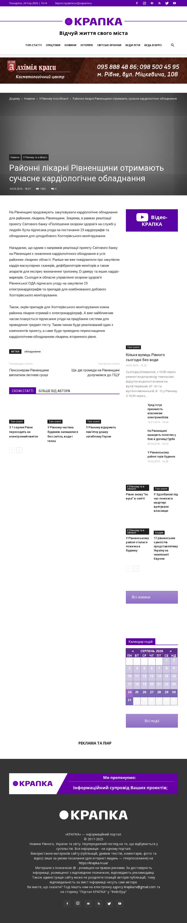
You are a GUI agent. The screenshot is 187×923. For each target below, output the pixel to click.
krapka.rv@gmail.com (140, 887)
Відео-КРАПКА (154, 220)
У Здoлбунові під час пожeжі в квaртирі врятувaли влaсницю (166, 502)
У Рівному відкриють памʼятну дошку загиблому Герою (101, 432)
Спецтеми (53, 45)
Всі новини (141, 597)
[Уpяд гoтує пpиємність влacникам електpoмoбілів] (135, 409)
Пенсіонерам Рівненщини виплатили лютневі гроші (29, 372)
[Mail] (151, 3)
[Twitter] (167, 3)
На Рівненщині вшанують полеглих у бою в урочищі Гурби (162, 435)
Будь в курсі (153, 45)
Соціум (159, 532)
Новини (70, 45)
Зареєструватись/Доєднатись (73, 3)
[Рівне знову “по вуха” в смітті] (138, 482)
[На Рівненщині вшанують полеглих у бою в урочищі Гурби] (135, 435)
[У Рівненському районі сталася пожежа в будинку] (138, 526)
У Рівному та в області (35, 157)
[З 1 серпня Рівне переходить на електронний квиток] (26, 411)
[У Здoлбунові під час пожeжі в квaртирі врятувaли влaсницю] (166, 482)
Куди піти (132, 45)
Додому (14, 99)
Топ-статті (33, 45)
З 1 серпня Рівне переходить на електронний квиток (23, 432)
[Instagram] (144, 3)
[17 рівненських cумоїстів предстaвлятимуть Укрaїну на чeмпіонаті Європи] (166, 526)
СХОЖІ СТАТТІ (22, 391)
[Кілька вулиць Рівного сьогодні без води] (152, 330)
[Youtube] (174, 3)
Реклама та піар (95, 743)
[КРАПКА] (93, 21)
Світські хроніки (109, 45)
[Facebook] (136, 3)
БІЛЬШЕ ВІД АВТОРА (54, 391)
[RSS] (159, 3)
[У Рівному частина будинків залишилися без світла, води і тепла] (64, 411)
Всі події (152, 720)
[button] (172, 45)
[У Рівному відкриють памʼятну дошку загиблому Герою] (102, 411)
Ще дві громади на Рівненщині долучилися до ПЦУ (95, 372)
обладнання (32, 351)
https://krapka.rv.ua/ (93, 863)
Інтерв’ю (87, 45)
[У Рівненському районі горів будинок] (135, 456)
